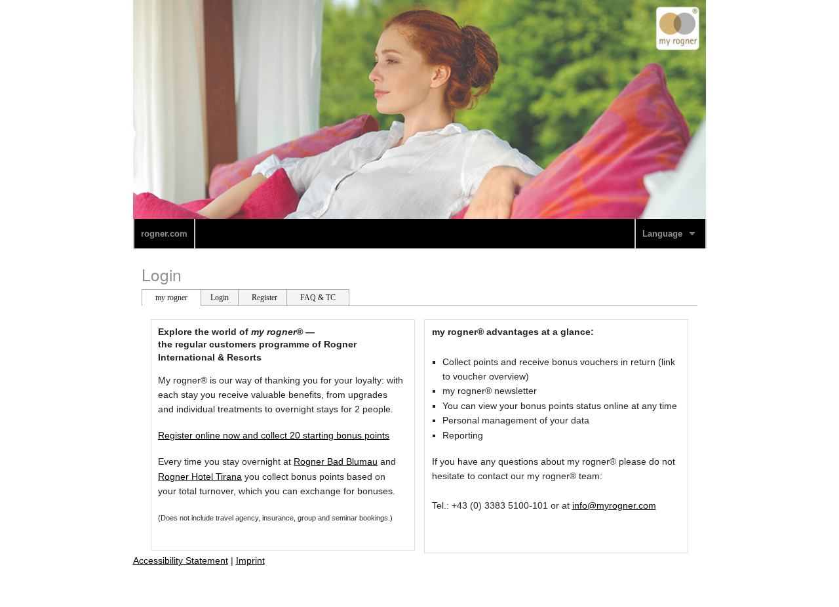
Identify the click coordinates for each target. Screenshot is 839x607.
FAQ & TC (318, 297)
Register (264, 297)
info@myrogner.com (614, 505)
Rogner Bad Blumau (336, 461)
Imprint (250, 560)
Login (162, 274)
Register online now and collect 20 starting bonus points (273, 435)
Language (662, 234)
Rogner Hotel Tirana (200, 476)
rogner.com (164, 234)
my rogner (171, 297)
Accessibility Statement (180, 560)
